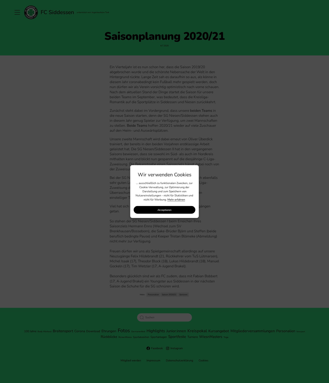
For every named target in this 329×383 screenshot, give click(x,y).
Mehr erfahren (176, 200)
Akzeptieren (164, 209)
